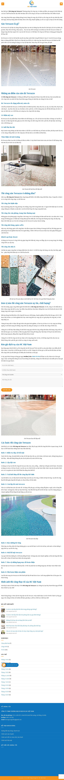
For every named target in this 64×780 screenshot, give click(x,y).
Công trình (4, 646)
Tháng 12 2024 (5, 675)
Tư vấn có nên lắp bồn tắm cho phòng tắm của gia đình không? (23, 615)
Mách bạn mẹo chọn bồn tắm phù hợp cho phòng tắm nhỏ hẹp (23, 625)
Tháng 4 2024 (5, 691)
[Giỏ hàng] (61, 3)
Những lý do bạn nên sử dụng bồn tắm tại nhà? (19, 620)
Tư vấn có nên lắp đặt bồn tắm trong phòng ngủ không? (21, 609)
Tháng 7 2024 (5, 682)
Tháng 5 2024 (5, 688)
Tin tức (3, 649)
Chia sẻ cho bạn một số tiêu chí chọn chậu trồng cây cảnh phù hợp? (24, 631)
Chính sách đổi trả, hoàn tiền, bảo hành (12, 737)
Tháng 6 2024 (5, 685)
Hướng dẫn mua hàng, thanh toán (10, 731)
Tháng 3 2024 (5, 695)
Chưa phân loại (5, 643)
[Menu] (2, 3)
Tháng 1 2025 (5, 672)
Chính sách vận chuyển (7, 734)
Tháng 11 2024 (5, 679)
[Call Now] (4, 665)
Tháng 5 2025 (5, 659)
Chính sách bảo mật (6, 740)
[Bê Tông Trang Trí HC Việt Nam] (32, 4)
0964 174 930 (36, 356)
